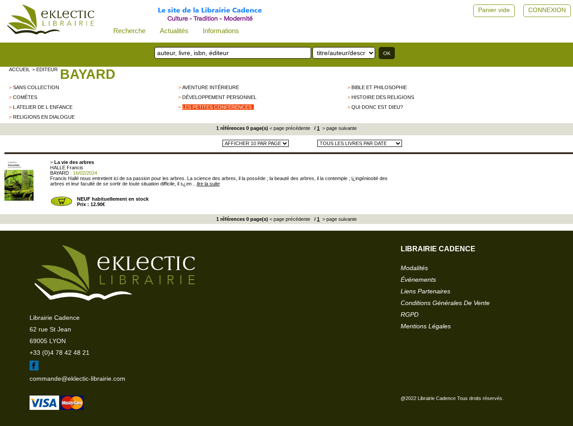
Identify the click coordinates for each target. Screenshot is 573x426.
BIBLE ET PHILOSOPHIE (379, 87)
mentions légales (426, 326)
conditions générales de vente (445, 302)
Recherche (129, 30)
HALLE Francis (66, 167)
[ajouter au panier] (61, 205)
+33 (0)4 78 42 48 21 (60, 352)
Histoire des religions (382, 97)
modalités (414, 267)
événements (418, 279)
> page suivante (339, 128)
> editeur (45, 69)
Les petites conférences (217, 107)
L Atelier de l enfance (43, 107)
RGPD (410, 314)
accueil (19, 69)
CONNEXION (547, 9)
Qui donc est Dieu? (377, 107)
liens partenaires (425, 291)
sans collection (36, 87)
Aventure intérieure (210, 87)
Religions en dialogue (44, 117)
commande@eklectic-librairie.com (77, 378)
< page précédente (289, 128)
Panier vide (494, 9)
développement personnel (219, 97)
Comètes (25, 97)
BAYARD (87, 74)
